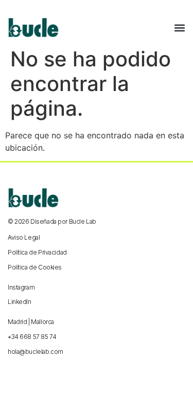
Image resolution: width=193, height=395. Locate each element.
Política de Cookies (35, 267)
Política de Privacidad (37, 252)
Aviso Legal (24, 237)
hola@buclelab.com (35, 351)
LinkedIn (19, 302)
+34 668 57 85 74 (32, 336)
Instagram (21, 287)
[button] (179, 27)
